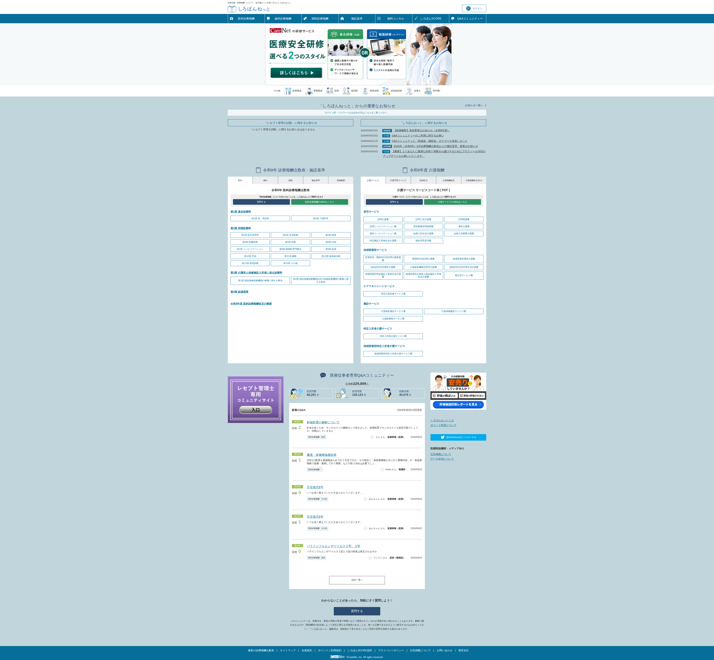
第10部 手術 (250, 256)
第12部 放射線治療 (330, 256)
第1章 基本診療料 (241, 211)
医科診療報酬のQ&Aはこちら (319, 202)
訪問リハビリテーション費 (383, 226)
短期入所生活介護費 (423, 233)
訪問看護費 (463, 219)
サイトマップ (288, 650)
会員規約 (307, 650)
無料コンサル (395, 18)
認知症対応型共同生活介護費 (463, 267)
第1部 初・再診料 (260, 218)
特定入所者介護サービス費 (393, 336)
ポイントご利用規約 (329, 650)
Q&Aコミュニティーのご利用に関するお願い (418, 135)
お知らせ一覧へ (474, 105)
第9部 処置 (331, 249)
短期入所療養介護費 (464, 233)
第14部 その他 (290, 263)
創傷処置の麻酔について (323, 422)
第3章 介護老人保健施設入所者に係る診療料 (256, 272)
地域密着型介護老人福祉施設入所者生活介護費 (423, 275)
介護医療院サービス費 (393, 318)
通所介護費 (463, 226)
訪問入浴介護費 (423, 219)
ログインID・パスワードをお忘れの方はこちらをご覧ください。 (357, 112)
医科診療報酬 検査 (316, 558)
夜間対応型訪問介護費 (423, 258)
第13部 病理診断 (250, 263)
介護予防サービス (398, 180)
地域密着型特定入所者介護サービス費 (393, 353)
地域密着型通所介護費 (464, 258)
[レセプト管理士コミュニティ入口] (256, 399)
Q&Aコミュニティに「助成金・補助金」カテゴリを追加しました (429, 140)
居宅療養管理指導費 (423, 226)
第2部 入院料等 (320, 218)
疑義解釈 (341, 180)
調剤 (291, 180)
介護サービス (373, 180)
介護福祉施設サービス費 (393, 311)
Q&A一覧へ (357, 580)
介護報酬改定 (449, 180)
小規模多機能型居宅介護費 (423, 267)
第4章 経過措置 (239, 291)
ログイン (477, 8)
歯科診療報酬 (283, 18)
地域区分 (423, 180)
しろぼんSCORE (430, 18)
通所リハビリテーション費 (383, 233)
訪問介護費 (383, 219)
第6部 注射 (331, 242)
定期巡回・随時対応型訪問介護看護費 (383, 259)
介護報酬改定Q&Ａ (474, 180)
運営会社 (463, 650)
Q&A (470, 18)
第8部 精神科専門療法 (290, 249)
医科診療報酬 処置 (316, 437)
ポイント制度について (443, 425)
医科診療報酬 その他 (317, 499)
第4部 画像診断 (250, 242)
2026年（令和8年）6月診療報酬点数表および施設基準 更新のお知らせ (436, 146)
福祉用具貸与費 (423, 240)
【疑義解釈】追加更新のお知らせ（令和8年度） (422, 130)
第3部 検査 (331, 235)
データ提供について (442, 458)
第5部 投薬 (290, 242)
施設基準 (356, 18)
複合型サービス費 (464, 275)
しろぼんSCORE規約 (359, 650)
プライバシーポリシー (391, 650)
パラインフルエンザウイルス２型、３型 (333, 546)
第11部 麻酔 (290, 256)
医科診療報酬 (246, 18)
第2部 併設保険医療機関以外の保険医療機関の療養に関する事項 (320, 280)
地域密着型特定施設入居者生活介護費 (383, 275)
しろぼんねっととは (442, 420)
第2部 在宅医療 (290, 235)
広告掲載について (440, 454)
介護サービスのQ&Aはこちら (452, 202)
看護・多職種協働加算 (322, 454)
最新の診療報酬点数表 (261, 650)
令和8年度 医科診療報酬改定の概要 (251, 303)
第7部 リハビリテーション (250, 249)
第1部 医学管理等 (250, 235)
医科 (240, 180)
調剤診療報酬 (320, 18)
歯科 (265, 180)
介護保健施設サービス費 (453, 311)
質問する (261, 202)
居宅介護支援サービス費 (393, 293)
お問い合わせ (444, 650)
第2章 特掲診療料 (241, 228)
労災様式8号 (315, 487)
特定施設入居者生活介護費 (383, 240)
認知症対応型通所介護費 (383, 267)
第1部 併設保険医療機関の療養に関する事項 (260, 280)
